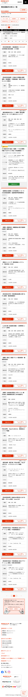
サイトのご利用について (6, 667)
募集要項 (20, 2)
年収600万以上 (5, 21)
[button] (1, 41)
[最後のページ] (16, 27)
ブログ (3, 653)
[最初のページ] (1, 27)
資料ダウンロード (6, 651)
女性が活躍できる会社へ (8, 647)
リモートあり (5, 18)
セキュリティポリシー (6, 665)
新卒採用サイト (5, 656)
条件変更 (23, 9)
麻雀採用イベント (6, 661)
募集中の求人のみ (14, 21)
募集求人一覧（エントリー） (9, 631)
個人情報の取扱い (5, 663)
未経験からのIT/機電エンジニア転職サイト (13, 658)
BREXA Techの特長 (6, 641)
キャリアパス (5, 645)
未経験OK (14, 18)
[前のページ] (3, 27)
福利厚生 (4, 635)
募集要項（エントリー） (8, 632)
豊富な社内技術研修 (6, 643)
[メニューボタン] (25, 2)
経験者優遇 (22, 18)
